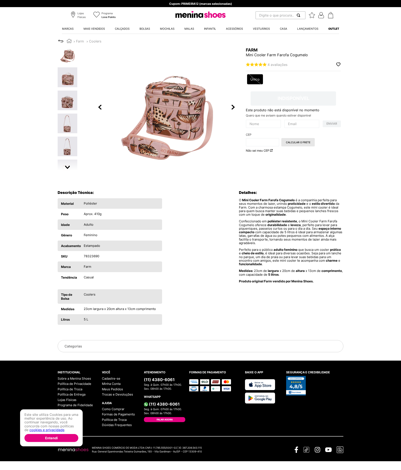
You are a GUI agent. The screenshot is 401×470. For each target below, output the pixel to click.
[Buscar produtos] (299, 15)
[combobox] (280, 15)
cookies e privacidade (46, 430)
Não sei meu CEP (257, 150)
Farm (80, 41)
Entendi (51, 438)
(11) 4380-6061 (159, 379)
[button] (79, 15)
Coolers (95, 41)
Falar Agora (165, 419)
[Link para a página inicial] (69, 41)
